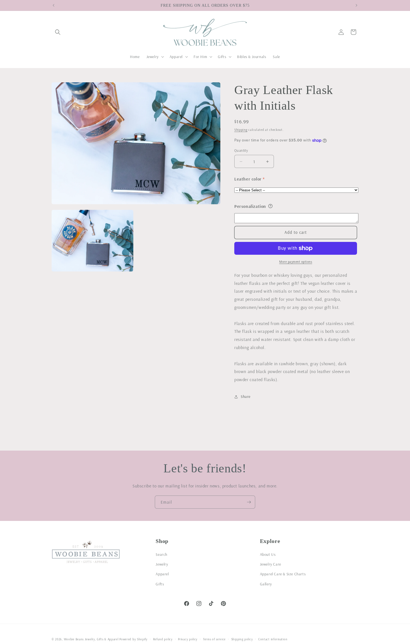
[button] (58, 32)
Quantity (241, 150)
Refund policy (163, 639)
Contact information (272, 639)
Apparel (162, 573)
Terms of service (214, 639)
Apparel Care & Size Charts (283, 573)
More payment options (295, 261)
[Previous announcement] (53, 5)
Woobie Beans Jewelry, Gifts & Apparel (91, 639)
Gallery (266, 583)
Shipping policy (242, 639)
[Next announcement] (356, 5)
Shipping (240, 130)
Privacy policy (187, 639)
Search (161, 554)
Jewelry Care (270, 564)
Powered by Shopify (133, 639)
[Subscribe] (249, 502)
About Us (268, 554)
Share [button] (245, 396)
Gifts (160, 583)
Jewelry (162, 564)
